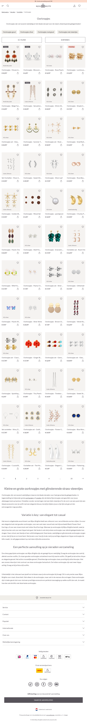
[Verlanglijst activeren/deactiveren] (17, 47)
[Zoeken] (7, 5)
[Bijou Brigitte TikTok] (30, 684)
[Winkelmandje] (84, 5)
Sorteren (65, 40)
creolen (38, 498)
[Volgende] (83, 478)
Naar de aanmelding (43, 700)
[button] (74, 5)
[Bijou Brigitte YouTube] (56, 684)
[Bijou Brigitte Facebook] (43, 684)
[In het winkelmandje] (17, 73)
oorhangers (29, 498)
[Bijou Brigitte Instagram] (37, 684)
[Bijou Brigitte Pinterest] (50, 684)
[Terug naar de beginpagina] (43, 5)
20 (71, 478)
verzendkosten (50, 715)
